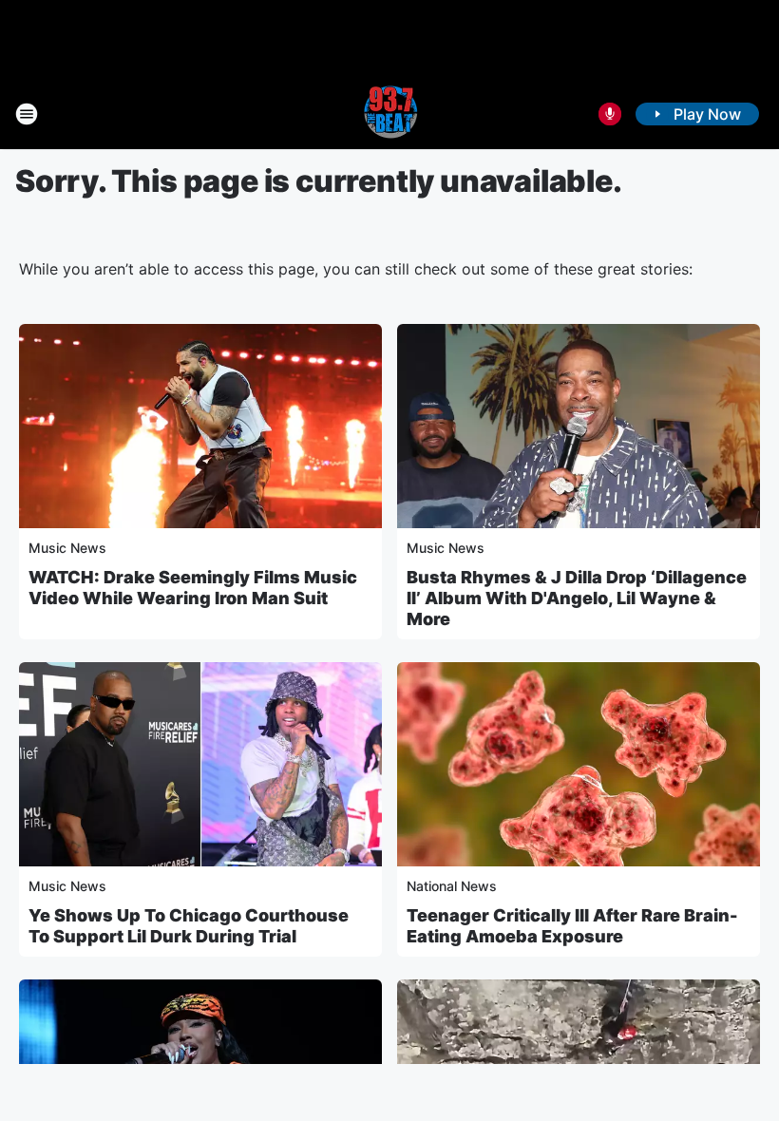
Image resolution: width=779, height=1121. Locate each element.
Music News (67, 548)
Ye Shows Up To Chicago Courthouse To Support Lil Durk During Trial (188, 925)
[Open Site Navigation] (26, 114)
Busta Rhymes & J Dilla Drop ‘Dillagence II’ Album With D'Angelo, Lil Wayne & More (577, 598)
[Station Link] (389, 114)
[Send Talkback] (609, 114)
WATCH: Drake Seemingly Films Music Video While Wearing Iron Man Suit (192, 587)
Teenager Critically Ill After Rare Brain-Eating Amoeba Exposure (572, 925)
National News (452, 886)
